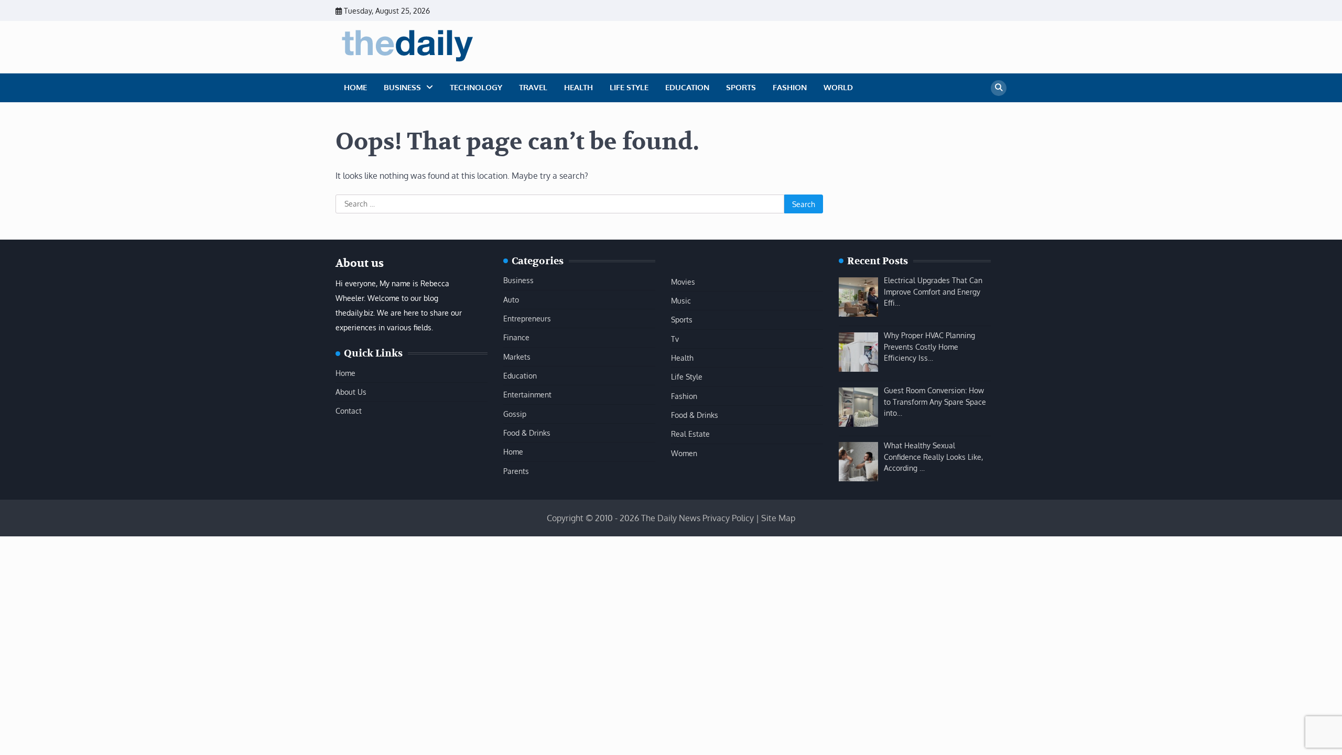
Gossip (514, 413)
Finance (516, 337)
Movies (683, 281)
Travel (533, 87)
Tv (675, 338)
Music (681, 300)
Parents (516, 471)
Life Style (629, 87)
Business (402, 87)
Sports (741, 87)
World (838, 87)
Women (684, 453)
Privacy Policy (728, 518)
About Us (351, 391)
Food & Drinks (526, 432)
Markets (517, 356)
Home (355, 87)
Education (687, 87)
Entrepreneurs (527, 318)
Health (578, 87)
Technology (476, 87)
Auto (511, 299)
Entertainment (527, 394)
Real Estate (690, 433)
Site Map (778, 518)
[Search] (998, 88)
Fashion (790, 87)
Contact (349, 410)
